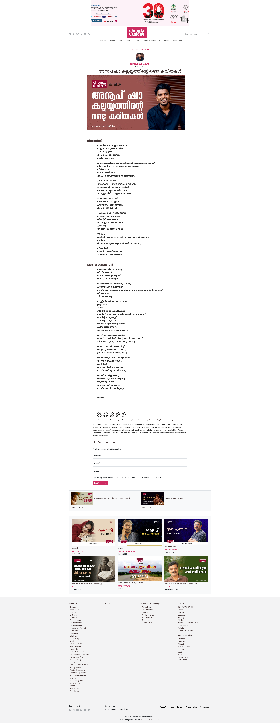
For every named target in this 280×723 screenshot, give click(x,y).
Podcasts (136, 40)
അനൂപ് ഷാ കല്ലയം (139, 64)
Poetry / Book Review (79, 665)
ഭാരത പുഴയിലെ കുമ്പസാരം (131, 583)
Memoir (181, 644)
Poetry (117, 420)
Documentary (75, 620)
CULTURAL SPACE (185, 607)
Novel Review (75, 647)
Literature (101, 40)
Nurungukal (183, 626)
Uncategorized (184, 657)
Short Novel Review (78, 675)
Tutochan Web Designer (150, 720)
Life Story (74, 636)
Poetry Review (76, 668)
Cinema (73, 612)
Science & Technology (151, 40)
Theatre (73, 686)
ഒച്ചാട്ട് (120, 548)
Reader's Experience (78, 673)
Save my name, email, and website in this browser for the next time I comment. (128, 478)
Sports (180, 655)
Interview (74, 631)
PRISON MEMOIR (77, 652)
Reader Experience (77, 670)
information (147, 623)
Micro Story (74, 639)
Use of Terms (176, 707)
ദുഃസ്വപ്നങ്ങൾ (171, 546)
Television (146, 620)
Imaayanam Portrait (78, 628)
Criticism (73, 615)
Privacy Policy (191, 707)
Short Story (74, 678)
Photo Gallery (75, 660)
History (181, 618)
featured (181, 641)
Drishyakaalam (76, 623)
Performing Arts (76, 657)
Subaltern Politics (185, 631)
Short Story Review (78, 681)
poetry (180, 652)
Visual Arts (74, 689)
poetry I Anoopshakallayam (137, 420)
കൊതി (75, 548)
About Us (163, 707)
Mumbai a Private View (188, 623)
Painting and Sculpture (79, 654)
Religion (181, 628)
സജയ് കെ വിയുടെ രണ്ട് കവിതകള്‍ (180, 584)
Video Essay (178, 40)
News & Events (125, 40)
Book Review (75, 610)
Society (166, 40)
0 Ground (73, 607)
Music (72, 641)
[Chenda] (137, 32)
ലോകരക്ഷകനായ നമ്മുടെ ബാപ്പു (87, 584)
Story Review (75, 683)
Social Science (147, 618)
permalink (175, 420)
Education (182, 615)
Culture (181, 612)
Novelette (74, 649)
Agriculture (146, 607)
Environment (147, 610)
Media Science (148, 615)
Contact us (204, 707)
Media (180, 620)
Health (145, 612)
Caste (180, 610)
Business (113, 40)
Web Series (74, 691)
